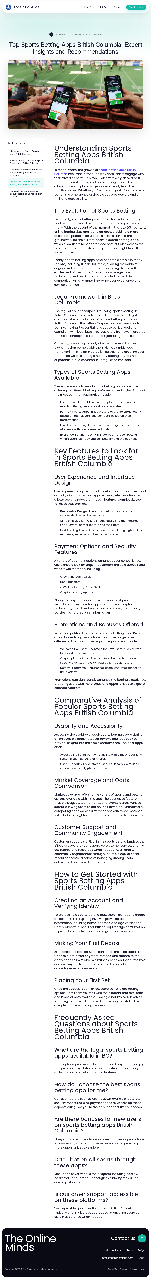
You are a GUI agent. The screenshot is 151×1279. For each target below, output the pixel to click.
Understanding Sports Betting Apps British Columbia (24, 152)
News (129, 1250)
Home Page (113, 1250)
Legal (142, 1269)
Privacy (123, 1269)
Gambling (97, 34)
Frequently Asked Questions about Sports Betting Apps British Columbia (26, 194)
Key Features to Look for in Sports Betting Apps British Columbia (26, 161)
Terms (133, 1269)
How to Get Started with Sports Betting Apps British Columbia (25, 183)
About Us (112, 1269)
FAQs (141, 1250)
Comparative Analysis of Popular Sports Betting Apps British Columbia (26, 172)
